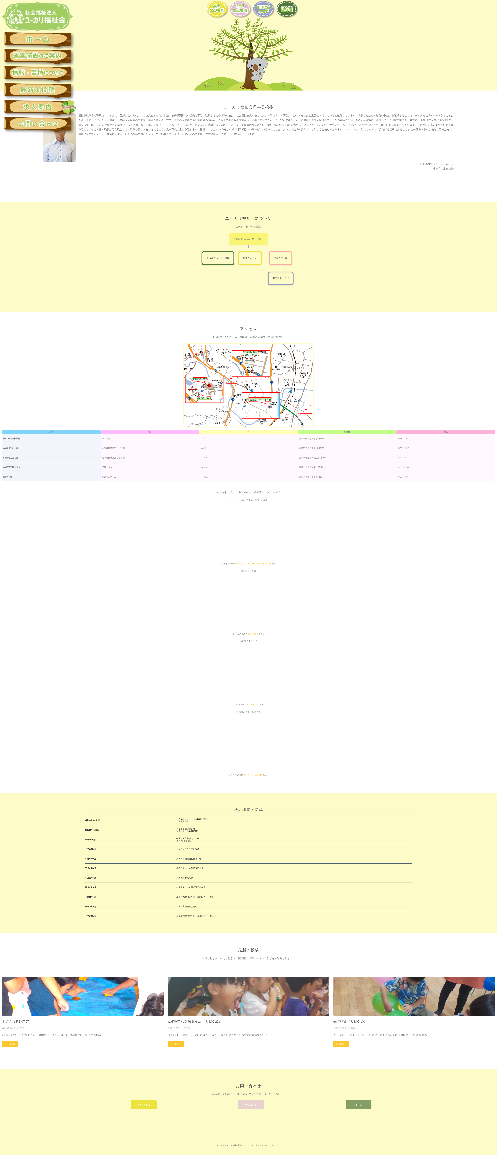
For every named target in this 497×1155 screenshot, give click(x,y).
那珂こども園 (281, 258)
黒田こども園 (250, 258)
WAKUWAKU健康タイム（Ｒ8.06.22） (195, 1021)
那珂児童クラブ (280, 278)
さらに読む (10, 1044)
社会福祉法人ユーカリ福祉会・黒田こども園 (253, 563)
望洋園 (358, 1104)
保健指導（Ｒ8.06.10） (350, 1021)
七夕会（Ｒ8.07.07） (17, 1021)
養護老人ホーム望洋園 (218, 258)
